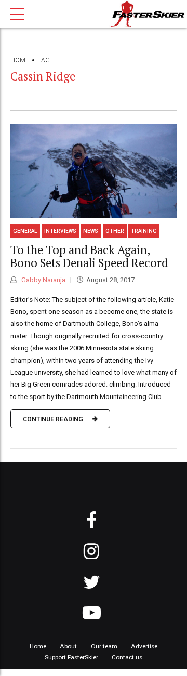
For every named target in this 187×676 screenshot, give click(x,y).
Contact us (127, 657)
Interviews (60, 231)
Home (19, 60)
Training (144, 231)
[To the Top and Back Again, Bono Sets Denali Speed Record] (93, 171)
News (90, 231)
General (25, 231)
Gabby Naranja (42, 280)
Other (114, 231)
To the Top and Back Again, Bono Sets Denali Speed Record (89, 256)
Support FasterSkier (71, 657)
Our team (104, 646)
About (68, 646)
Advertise (144, 646)
